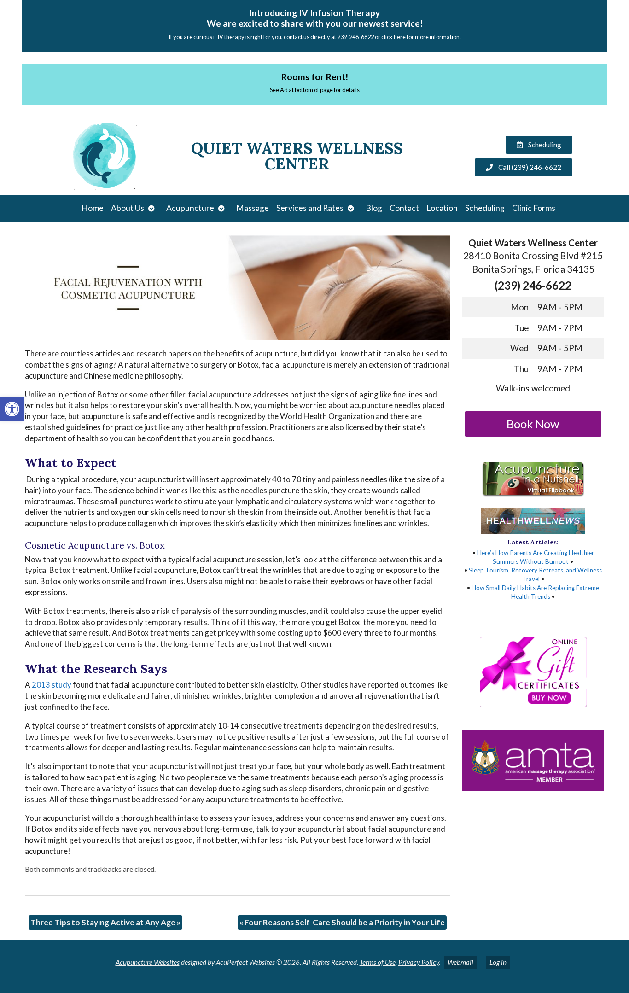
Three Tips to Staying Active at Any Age (105, 922)
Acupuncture (190, 208)
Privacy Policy (418, 962)
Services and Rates (310, 208)
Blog (374, 208)
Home (93, 208)
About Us (127, 208)
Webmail (460, 962)
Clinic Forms (533, 208)
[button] (12, 409)
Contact (404, 208)
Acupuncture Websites (148, 962)
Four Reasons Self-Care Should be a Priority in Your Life (342, 922)
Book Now (533, 424)
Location (442, 208)
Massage (252, 208)
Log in (498, 962)
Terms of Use (378, 962)
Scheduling (485, 208)
